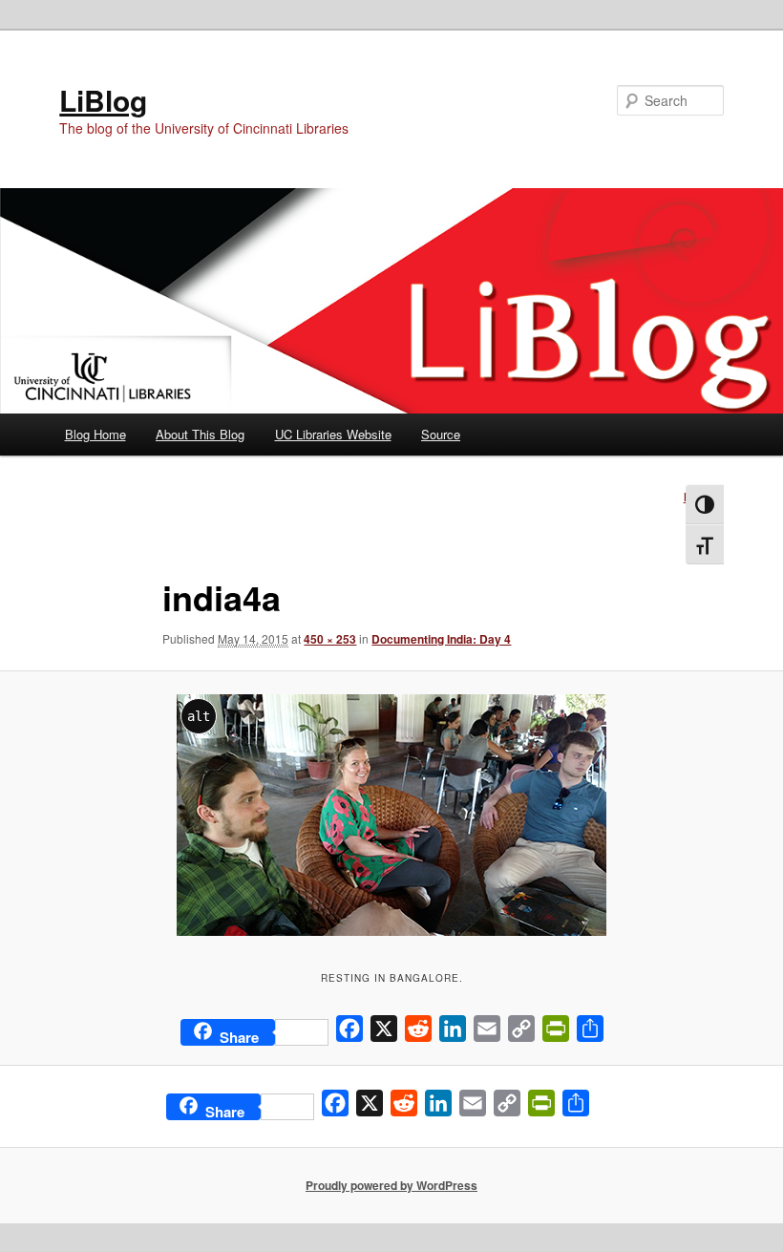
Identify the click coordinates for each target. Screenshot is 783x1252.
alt (198, 716)
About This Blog (200, 434)
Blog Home (95, 434)
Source (440, 434)
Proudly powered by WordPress (391, 1185)
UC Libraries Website (333, 434)
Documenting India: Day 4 (441, 638)
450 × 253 (330, 638)
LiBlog (103, 99)
